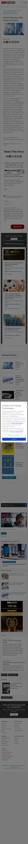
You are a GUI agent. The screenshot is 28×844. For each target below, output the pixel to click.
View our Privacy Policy (16, 432)
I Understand (14, 439)
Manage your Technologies (14, 435)
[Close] (25, 403)
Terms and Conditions (17, 423)
